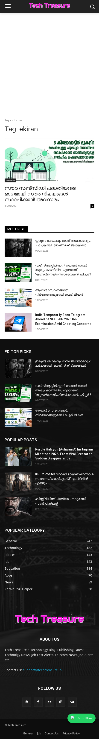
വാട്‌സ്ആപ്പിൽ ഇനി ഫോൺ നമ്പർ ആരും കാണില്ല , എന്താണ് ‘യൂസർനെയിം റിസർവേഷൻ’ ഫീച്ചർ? (63, 270)
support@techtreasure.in (42, 670)
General (10, 180)
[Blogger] (26, 702)
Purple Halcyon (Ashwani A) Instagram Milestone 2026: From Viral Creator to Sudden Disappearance (64, 454)
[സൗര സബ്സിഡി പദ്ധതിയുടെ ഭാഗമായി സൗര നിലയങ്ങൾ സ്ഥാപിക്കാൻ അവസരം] (49, 160)
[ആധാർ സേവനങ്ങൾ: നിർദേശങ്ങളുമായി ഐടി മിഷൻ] (18, 297)
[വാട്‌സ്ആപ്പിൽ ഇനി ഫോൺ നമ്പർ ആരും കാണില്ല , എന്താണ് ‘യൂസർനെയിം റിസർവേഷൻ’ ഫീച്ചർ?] (18, 272)
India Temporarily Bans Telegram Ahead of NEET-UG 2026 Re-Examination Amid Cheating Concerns (63, 319)
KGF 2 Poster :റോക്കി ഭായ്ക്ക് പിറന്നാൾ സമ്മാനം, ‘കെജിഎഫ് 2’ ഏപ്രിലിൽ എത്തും (64, 478)
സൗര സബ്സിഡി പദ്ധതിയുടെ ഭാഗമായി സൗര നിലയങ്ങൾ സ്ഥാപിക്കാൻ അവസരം (40, 193)
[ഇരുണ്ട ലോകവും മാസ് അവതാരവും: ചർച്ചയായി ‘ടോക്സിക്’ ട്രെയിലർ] (18, 248)
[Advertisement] (49, 64)
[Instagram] (60, 702)
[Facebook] (38, 702)
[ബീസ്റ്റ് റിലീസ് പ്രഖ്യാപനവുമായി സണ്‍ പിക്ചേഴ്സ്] (18, 506)
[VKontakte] (72, 702)
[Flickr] (49, 702)
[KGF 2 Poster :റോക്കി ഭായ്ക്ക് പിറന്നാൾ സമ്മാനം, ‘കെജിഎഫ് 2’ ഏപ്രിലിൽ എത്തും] (18, 481)
